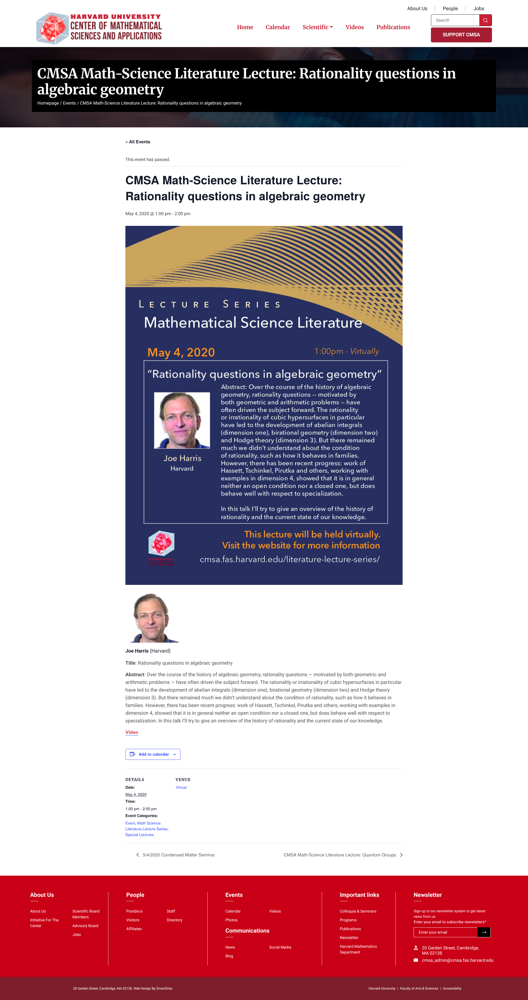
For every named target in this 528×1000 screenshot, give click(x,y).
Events (69, 103)
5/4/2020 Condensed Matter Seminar (178, 854)
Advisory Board (85, 926)
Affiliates (134, 929)
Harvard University (382, 988)
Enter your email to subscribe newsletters (450, 922)
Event (130, 823)
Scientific (315, 27)
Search (485, 20)
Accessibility (452, 988)
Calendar (278, 27)
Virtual (181, 787)
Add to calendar (154, 754)
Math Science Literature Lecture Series (146, 825)
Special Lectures (139, 834)
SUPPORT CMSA (461, 35)
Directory (174, 920)
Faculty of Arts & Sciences (419, 988)
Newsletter (349, 938)
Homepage (48, 103)
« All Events (137, 141)
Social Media (280, 947)
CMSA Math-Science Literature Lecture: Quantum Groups (340, 854)
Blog (229, 956)
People (450, 9)
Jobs (478, 9)
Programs (348, 920)
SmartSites (164, 988)
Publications (393, 27)
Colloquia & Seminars (358, 911)
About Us (417, 9)
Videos (355, 27)
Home (245, 27)
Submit (483, 932)
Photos (232, 920)
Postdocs (134, 911)
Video (131, 732)
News (230, 947)
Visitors (132, 920)
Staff (171, 911)
